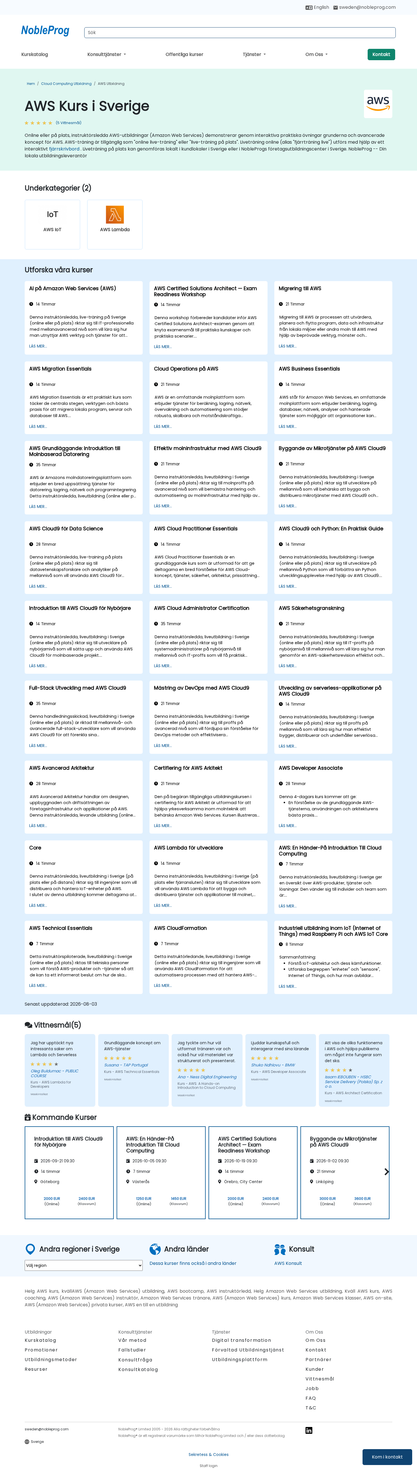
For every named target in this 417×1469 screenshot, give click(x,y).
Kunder (315, 1369)
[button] (385, 1171)
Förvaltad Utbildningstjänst (248, 1350)
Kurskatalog (34, 54)
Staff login (209, 1465)
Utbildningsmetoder (51, 1359)
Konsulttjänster (105, 54)
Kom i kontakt (387, 1457)
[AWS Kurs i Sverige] (50, 30)
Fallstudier (132, 1350)
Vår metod (132, 1340)
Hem (31, 83)
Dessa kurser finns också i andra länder (193, 1263)
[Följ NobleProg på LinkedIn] (309, 1430)
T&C (311, 1408)
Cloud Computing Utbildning (66, 83)
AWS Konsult (288, 1263)
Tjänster (252, 54)
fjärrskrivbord (64, 149)
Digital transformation (241, 1340)
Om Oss (315, 54)
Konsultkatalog (138, 1369)
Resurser (36, 1369)
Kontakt (381, 54)
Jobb (312, 1388)
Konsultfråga (135, 1360)
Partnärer (319, 1359)
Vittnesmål (320, 1379)
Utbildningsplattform (240, 1359)
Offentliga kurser (184, 54)
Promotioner (41, 1350)
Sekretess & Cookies (209, 1454)
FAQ (311, 1398)
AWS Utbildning (111, 83)
